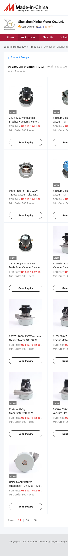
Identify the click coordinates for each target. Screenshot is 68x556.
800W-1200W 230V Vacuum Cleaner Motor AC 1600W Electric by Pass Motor (25, 340)
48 (35, 520)
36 (27, 520)
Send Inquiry (25, 142)
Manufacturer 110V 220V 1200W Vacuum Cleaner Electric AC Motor (23, 194)
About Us (48, 37)
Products (30, 37)
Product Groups (19, 57)
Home (10, 37)
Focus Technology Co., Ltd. (46, 541)
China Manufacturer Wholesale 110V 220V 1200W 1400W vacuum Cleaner (25, 485)
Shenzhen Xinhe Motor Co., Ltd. (41, 22)
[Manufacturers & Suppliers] (26, 7)
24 (19, 520)
